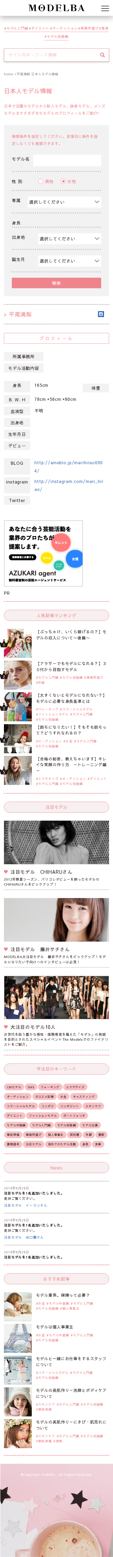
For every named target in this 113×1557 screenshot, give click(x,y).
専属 (16, 200)
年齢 (41, 682)
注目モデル (33, 1144)
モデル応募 (90, 1125)
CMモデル (14, 1087)
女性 (72, 181)
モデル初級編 (58, 36)
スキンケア (93, 1106)
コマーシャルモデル (77, 709)
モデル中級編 (16, 1125)
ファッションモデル (53, 714)
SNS (31, 1087)
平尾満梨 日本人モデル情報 (37, 74)
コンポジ (47, 1106)
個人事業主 (55, 1135)
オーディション (65, 28)
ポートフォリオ (74, 1116)
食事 (105, 28)
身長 (16, 223)
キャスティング (84, 1097)
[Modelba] (56, 8)
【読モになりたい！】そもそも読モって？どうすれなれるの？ (71, 730)
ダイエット (40, 28)
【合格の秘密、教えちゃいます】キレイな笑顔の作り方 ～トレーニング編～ (71, 764)
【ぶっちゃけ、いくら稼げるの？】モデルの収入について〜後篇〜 (71, 634)
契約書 (74, 1135)
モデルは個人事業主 (55, 1327)
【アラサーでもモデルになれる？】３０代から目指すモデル (71, 666)
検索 (56, 283)
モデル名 (20, 159)
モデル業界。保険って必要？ (63, 1295)
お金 (69, 741)
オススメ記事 (44, 1097)
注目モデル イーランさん (26, 1205)
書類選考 (13, 1144)
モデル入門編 (17, 28)
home (8, 74)
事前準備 (13, 1135)
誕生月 (18, 259)
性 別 (17, 181)
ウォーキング (48, 709)
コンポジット (69, 1106)
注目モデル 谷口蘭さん (24, 1237)
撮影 (101, 1135)
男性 (49, 181)
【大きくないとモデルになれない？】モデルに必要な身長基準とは (71, 698)
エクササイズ (48, 779)
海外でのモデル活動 (62, 1144)
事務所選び (89, 28)
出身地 (18, 237)
